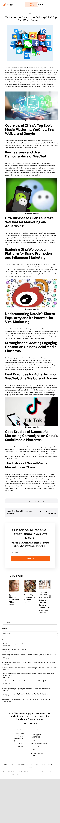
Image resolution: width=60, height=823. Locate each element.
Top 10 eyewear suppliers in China (14, 644)
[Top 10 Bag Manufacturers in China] (30, 586)
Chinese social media (35, 68)
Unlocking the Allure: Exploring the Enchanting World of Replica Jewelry (26, 694)
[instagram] (28, 723)
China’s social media (12, 141)
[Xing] (52, 513)
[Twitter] (40, 511)
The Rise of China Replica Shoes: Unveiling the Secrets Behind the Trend (27, 699)
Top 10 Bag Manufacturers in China (30, 597)
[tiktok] (36, 723)
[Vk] (49, 513)
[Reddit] (43, 511)
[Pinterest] (55, 511)
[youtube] (31, 723)
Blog (30, 13)
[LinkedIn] (46, 511)
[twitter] (25, 723)
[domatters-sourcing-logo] (7, 2)
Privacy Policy (34, 564)
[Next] (50, 596)
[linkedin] (34, 723)
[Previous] (10, 596)
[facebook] (22, 723)
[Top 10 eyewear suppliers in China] (15, 586)
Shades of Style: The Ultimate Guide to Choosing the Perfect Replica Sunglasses (30, 668)
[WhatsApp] (49, 511)
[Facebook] (37, 511)
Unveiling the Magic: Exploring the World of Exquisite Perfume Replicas (26, 689)
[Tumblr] (52, 511)
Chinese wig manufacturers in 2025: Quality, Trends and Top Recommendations (29, 662)
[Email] (55, 513)
